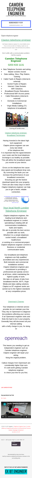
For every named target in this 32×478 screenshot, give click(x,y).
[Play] (3, 417)
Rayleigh (15, 430)
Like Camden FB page (6, 387)
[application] (16, 410)
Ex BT (18, 432)
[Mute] (26, 417)
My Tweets (3, 398)
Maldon (11, 430)
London (28, 426)
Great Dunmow (27, 428)
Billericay (4, 428)
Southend (15, 428)
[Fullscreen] (29, 417)
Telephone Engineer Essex (20, 426)
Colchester (20, 428)
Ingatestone (9, 428)
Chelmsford (20, 430)
